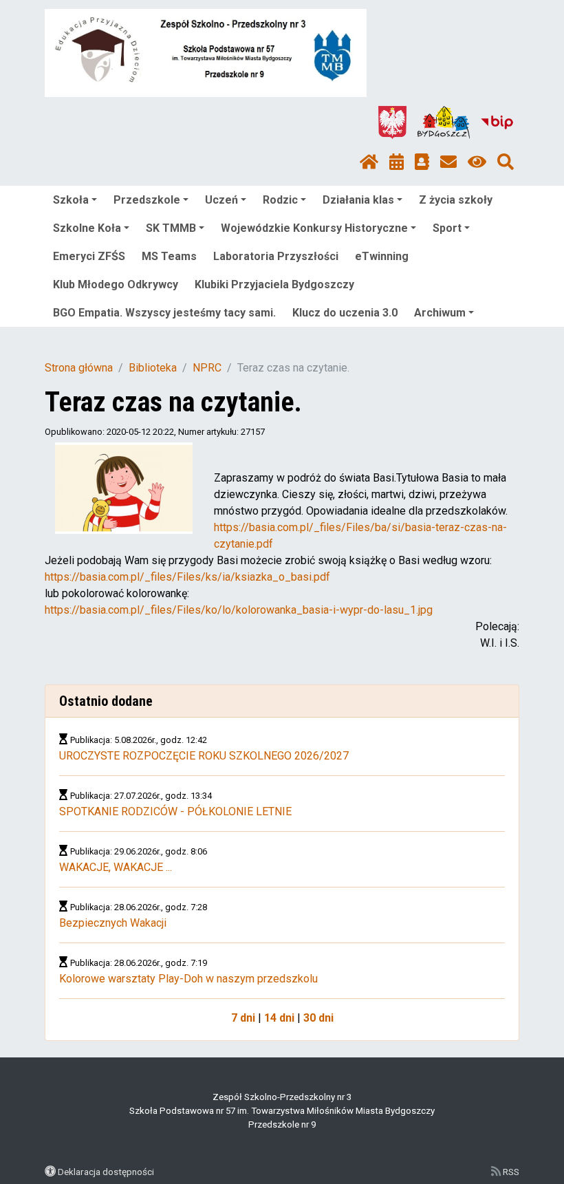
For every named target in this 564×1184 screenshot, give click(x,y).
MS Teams (169, 256)
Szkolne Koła (87, 228)
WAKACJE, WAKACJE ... (115, 867)
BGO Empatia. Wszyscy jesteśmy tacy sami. (164, 312)
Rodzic (280, 199)
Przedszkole (146, 199)
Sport (447, 228)
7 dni (243, 1017)
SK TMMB (171, 228)
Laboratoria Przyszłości (275, 256)
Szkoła (71, 199)
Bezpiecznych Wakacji (112, 922)
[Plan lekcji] (396, 162)
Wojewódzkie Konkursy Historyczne (314, 228)
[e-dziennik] (422, 162)
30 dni (318, 1017)
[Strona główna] (369, 162)
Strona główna (79, 367)
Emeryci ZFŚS (89, 256)
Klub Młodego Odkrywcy (115, 284)
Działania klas (358, 199)
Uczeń (221, 199)
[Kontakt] (448, 162)
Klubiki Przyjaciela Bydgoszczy (274, 284)
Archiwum (440, 312)
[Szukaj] (505, 162)
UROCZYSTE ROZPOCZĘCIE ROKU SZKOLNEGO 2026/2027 (204, 755)
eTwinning (382, 256)
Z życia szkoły (455, 199)
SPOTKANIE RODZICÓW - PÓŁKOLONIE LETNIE (175, 811)
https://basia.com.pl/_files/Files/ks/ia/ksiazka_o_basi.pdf (187, 576)
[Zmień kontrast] (477, 162)
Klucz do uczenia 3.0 (345, 312)
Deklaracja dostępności (106, 1171)
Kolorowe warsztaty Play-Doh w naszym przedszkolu (188, 978)
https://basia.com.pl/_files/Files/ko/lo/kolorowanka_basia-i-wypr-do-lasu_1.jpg (239, 609)
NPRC (207, 367)
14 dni (279, 1017)
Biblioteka (153, 367)
